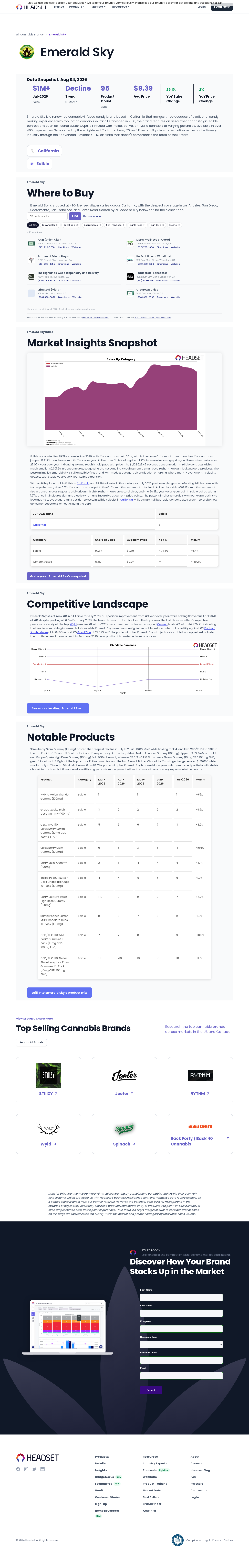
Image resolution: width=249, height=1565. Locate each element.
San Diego (71, 225)
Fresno (174, 225)
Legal (207, 1540)
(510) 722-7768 (46, 247)
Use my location (92, 216)
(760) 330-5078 (46, 297)
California (83, 483)
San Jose (157, 225)
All (33, 225)
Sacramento (92, 225)
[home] (31, 7)
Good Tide (84, 632)
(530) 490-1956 (145, 264)
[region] (124, 270)
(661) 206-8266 (144, 280)
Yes (215, 3)
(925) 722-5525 (46, 280)
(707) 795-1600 (145, 247)
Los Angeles (50, 225)
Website (76, 247)
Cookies (228, 1540)
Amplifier (149, 1511)
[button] (78, 7)
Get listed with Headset (95, 317)
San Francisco (115, 225)
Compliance (193, 1540)
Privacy (216, 1540)
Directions (63, 247)
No (220, 3)
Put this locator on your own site (152, 317)
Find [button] (75, 216)
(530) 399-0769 (145, 297)
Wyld (73, 624)
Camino (162, 624)
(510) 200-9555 (46, 264)
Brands (59, 7)
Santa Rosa (138, 225)
